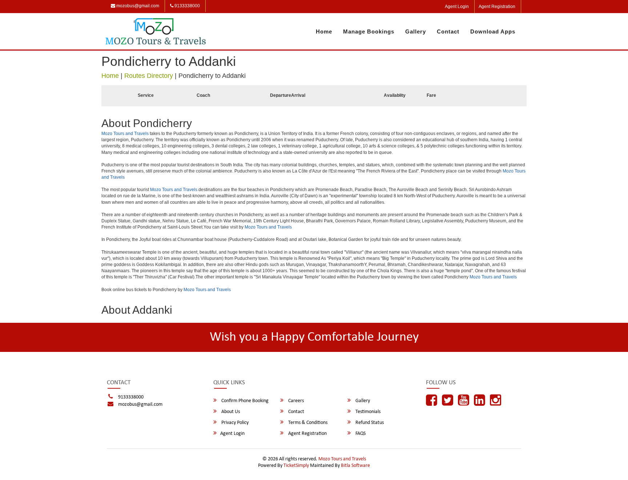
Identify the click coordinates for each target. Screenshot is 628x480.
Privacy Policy (234, 422)
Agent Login (457, 6)
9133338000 (186, 5)
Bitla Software (355, 465)
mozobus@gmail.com (137, 5)
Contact (448, 31)
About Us (230, 411)
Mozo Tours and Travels (125, 133)
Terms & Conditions (307, 422)
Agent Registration (497, 6)
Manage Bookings (368, 31)
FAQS (360, 433)
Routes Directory (148, 75)
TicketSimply (296, 465)
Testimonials (367, 411)
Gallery (415, 31)
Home (324, 31)
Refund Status (369, 422)
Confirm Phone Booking (244, 401)
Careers (295, 401)
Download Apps (492, 31)
